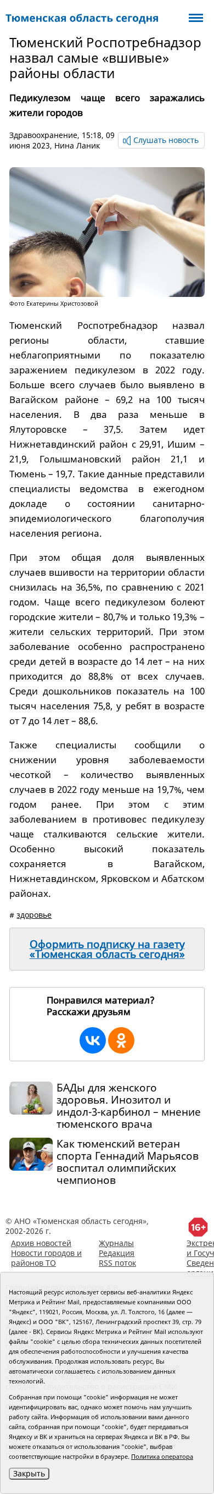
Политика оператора (162, 1456)
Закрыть (29, 1473)
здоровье (34, 914)
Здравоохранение (43, 135)
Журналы (116, 1243)
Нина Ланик (77, 145)
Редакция (116, 1253)
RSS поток (117, 1263)
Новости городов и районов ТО (46, 1258)
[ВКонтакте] (93, 1040)
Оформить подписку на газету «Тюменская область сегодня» (107, 949)
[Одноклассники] (121, 1040)
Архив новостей (41, 1243)
